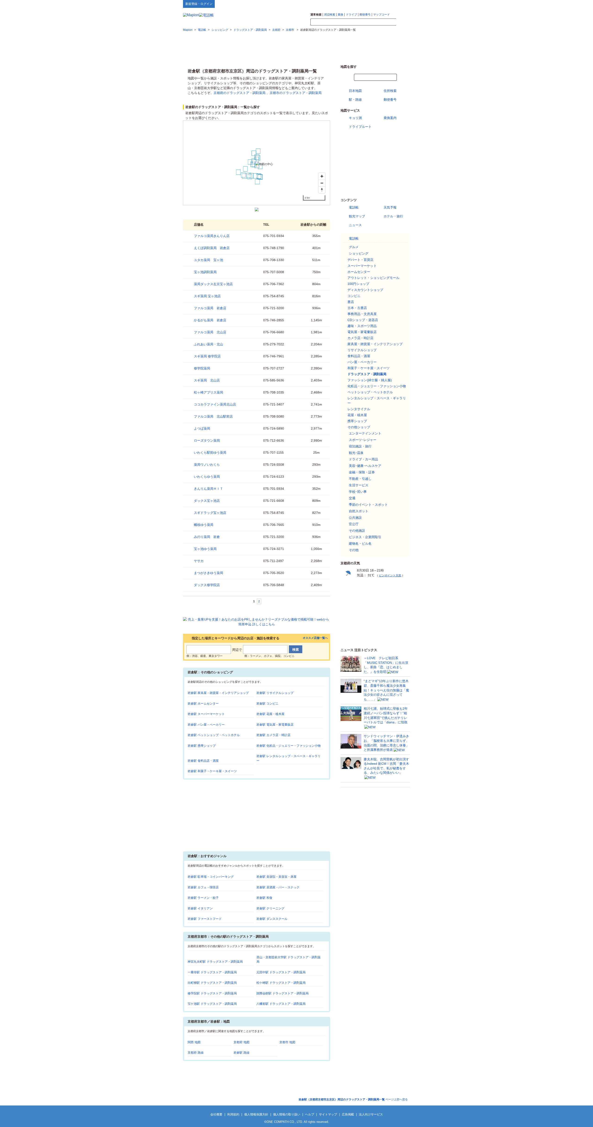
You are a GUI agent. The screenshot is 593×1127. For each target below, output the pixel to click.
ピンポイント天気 (390, 575)
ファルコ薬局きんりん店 (212, 236)
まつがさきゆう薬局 (208, 573)
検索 (403, 22)
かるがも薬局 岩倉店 (210, 320)
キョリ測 (355, 118)
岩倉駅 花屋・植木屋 (270, 714)
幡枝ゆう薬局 (203, 525)
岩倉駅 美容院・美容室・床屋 (276, 876)
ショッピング (358, 253)
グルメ (354, 247)
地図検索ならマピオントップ (364, 3)
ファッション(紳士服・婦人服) (369, 380)
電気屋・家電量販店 (362, 332)
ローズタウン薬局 (207, 440)
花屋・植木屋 (357, 415)
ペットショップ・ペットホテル (370, 392)
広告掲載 (348, 1114)
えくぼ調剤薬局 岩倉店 (212, 248)
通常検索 (316, 14)
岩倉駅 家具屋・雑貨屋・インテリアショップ (218, 693)
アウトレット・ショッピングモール (373, 278)
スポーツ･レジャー (362, 440)
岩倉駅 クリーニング (270, 908)
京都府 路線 (196, 1052)
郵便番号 (365, 14)
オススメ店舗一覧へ (315, 638)
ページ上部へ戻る (353, 1099)
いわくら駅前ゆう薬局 (210, 452)
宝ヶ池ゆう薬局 (205, 549)
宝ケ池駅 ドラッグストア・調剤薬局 (212, 1003)
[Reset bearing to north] (322, 189)
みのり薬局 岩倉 (207, 537)
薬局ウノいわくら (207, 464)
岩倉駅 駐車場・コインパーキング (211, 876)
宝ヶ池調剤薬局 (205, 272)
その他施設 (357, 530)
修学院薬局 (202, 368)
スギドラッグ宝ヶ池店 (210, 513)
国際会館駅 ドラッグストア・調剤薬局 (282, 993)
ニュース (355, 225)
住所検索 (390, 91)
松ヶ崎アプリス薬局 (208, 392)
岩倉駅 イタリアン (200, 908)
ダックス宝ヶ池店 (207, 501)
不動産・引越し (360, 479)
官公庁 (354, 524)
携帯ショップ (357, 421)
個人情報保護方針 (256, 1114)
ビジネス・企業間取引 (365, 537)
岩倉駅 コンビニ (267, 703)
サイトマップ (402, 3)
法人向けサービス (371, 1114)
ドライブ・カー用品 (363, 459)
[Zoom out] (322, 183)
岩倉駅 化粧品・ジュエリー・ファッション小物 (288, 745)
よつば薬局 (202, 428)
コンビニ (353, 296)
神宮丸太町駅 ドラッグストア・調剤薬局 (215, 961)
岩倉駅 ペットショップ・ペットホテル (214, 735)
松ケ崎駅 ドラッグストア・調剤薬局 (281, 982)
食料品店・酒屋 (358, 356)
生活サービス (358, 485)
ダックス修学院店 (207, 585)
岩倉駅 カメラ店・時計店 (273, 735)
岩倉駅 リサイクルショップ (274, 693)
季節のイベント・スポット (368, 504)
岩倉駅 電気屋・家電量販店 (274, 724)
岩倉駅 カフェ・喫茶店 (203, 887)
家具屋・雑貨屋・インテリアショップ (375, 344)
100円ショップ (358, 284)
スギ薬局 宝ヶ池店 (207, 296)
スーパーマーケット (362, 266)
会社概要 (216, 1114)
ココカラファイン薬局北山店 (215, 404)
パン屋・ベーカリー (362, 362)
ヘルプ (388, 3)
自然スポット (358, 511)
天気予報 (390, 207)
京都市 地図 (287, 1042)
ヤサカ (199, 561)
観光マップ (357, 216)
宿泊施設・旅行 (360, 446)
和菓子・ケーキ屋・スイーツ (368, 368)
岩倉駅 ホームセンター (203, 703)
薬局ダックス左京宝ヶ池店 (213, 284)
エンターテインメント (365, 433)
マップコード (381, 14)
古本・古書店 (357, 308)
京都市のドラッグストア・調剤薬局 (296, 93)
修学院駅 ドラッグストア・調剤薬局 (212, 993)
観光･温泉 (356, 453)
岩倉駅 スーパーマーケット (206, 714)
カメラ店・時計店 (360, 338)
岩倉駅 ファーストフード (205, 919)
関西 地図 (194, 1042)
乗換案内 (390, 118)
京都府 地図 (241, 1042)
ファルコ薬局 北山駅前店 (213, 416)
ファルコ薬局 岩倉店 (210, 308)
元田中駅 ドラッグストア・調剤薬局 (281, 972)
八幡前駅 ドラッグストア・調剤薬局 (281, 1003)
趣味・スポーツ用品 (362, 326)
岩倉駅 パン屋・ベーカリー (206, 724)
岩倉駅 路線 (241, 1052)
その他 (354, 550)
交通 (352, 498)
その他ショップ (358, 427)
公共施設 (355, 517)
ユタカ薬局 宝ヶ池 (208, 260)
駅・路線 (355, 99)
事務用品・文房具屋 (362, 314)
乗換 (340, 14)
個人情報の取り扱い (286, 1114)
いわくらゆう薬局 (207, 476)
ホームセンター (358, 272)
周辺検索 (329, 14)
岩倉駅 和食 (264, 897)
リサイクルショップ (362, 350)
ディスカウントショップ (365, 290)
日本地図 (355, 91)
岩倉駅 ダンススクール (271, 919)
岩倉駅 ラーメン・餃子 (203, 897)
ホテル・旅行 (393, 216)
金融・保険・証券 (362, 472)
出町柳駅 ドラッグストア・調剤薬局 (212, 982)
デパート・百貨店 (360, 260)
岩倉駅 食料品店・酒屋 (203, 760)
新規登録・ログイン (198, 4)
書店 (350, 302)
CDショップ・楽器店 (362, 320)
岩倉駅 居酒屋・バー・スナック (278, 887)
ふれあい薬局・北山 (208, 344)
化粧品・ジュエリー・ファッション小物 (376, 386)
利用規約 (233, 1114)
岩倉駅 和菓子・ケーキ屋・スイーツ (212, 771)
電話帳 (354, 207)
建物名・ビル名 (360, 543)
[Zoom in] (322, 176)
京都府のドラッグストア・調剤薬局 (239, 93)
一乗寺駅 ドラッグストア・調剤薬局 (212, 972)
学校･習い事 (358, 491)
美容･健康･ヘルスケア (365, 466)
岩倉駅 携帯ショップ (202, 745)
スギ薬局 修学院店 (207, 356)
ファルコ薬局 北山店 (210, 332)
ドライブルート (360, 126)
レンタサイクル (358, 409)
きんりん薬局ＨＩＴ (208, 488)
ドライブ (351, 14)
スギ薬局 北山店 (207, 380)
